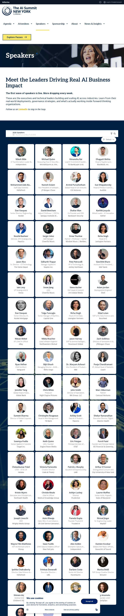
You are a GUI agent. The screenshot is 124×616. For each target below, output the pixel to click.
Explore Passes (15, 37)
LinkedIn (23, 109)
